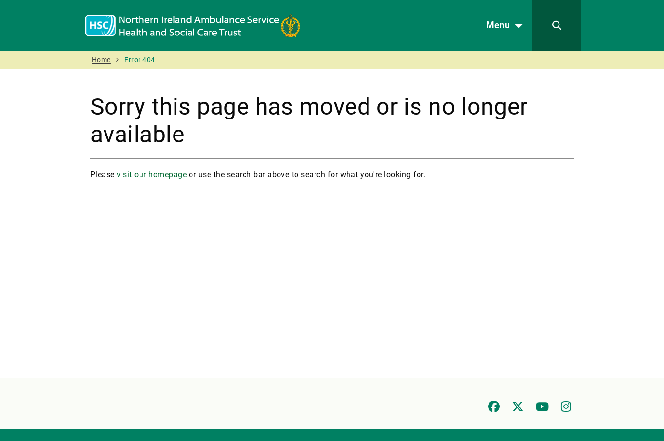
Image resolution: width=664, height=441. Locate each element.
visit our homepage (152, 174)
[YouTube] (542, 406)
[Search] (556, 25)
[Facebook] (494, 406)
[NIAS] (192, 25)
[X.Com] (517, 406)
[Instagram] (566, 406)
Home (101, 60)
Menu (498, 25)
